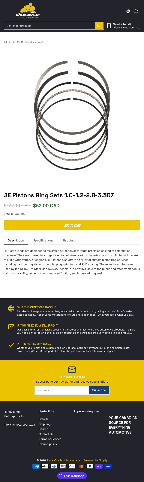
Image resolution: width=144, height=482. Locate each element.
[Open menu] (8, 11)
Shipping (68, 240)
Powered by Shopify (95, 460)
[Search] (99, 25)
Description (16, 240)
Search (43, 429)
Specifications (43, 240)
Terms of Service (50, 439)
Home (6, 41)
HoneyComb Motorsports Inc (64, 460)
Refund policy (48, 444)
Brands (43, 419)
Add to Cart (72, 225)
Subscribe (99, 390)
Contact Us (46, 434)
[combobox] (54, 26)
